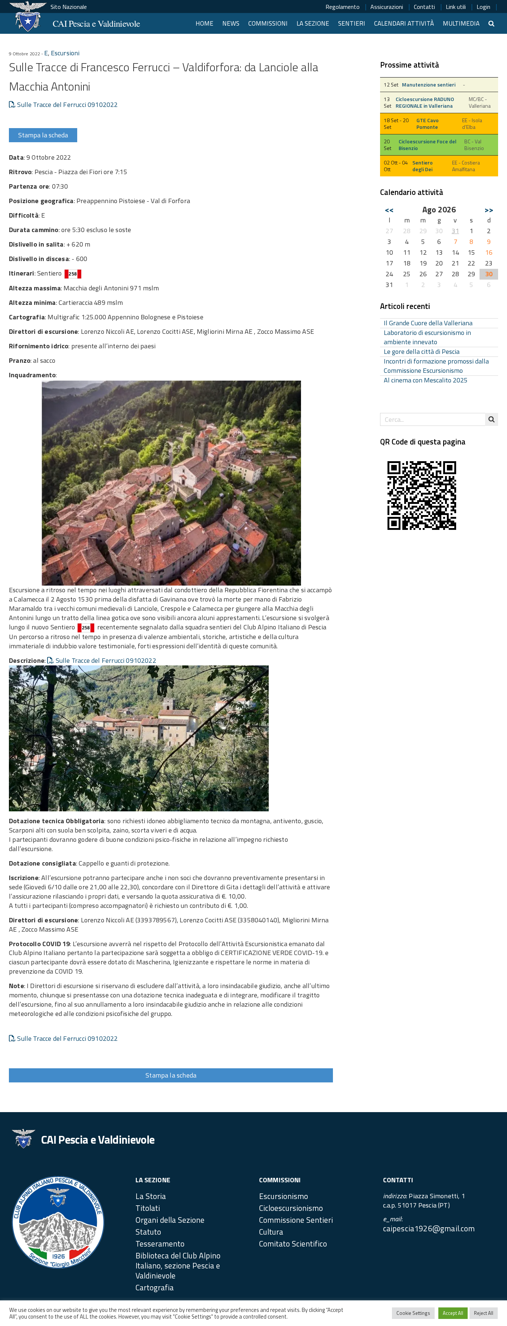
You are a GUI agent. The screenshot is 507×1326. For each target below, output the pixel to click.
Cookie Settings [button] (413, 1313)
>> (488, 209)
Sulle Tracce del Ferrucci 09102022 (67, 105)
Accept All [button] (453, 1313)
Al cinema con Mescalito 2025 (426, 380)
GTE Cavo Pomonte (427, 123)
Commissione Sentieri (296, 1220)
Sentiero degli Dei (422, 166)
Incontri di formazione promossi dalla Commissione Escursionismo (436, 366)
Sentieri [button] (351, 23)
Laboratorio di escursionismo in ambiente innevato (427, 337)
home (204, 23)
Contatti (424, 6)
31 (455, 231)
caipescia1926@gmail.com (429, 1228)
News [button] (230, 23)
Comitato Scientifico (293, 1244)
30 (489, 274)
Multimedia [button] (461, 23)
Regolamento (343, 6)
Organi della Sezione (170, 1220)
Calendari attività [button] (404, 23)
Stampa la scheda (43, 135)
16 (489, 252)
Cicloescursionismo (291, 1208)
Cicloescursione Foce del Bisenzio (428, 145)
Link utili (456, 6)
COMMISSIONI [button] (268, 23)
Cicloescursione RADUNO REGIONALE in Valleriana (425, 102)
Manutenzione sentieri (428, 84)
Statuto (148, 1232)
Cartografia (154, 1287)
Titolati (147, 1208)
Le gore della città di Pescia (421, 351)
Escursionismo (283, 1196)
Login (483, 6)
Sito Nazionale (68, 6)
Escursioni (65, 53)
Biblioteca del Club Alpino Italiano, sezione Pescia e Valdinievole (177, 1265)
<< (389, 209)
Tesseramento (159, 1244)
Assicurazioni (386, 6)
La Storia (150, 1196)
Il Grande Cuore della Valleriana (428, 323)
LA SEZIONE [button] (313, 23)
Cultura (271, 1232)
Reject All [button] (483, 1313)
